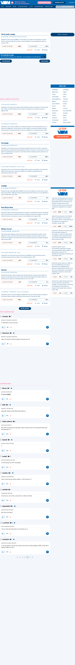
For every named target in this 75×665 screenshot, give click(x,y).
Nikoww (4, 388)
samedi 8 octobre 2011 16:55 (7, 443)
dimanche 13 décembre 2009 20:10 (9, 336)
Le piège (4, 186)
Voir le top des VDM (62, 136)
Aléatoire (8, 6)
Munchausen (5, 333)
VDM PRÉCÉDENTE (6, 61)
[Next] (17, 557)
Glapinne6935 (6, 506)
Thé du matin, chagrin (8, 34)
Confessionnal (38, 6)
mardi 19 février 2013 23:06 (7, 510)
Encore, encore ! (25, 308)
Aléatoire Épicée (22, 6)
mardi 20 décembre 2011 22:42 (8, 460)
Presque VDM (49, 6)
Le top (31, 6)
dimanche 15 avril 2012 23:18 (7, 476)
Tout (2, 6)
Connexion (71, 2)
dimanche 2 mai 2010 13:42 (7, 408)
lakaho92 (5, 440)
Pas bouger (5, 143)
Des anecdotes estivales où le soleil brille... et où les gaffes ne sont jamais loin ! (23, 56)
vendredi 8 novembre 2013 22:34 (8, 543)
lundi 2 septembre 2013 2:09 (7, 526)
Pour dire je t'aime (7, 207)
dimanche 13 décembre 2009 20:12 (9, 320)
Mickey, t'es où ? (6, 229)
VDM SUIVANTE (44, 61)
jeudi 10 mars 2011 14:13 (6, 425)
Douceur (4, 270)
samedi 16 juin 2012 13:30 (6, 493)
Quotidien (5, 473)
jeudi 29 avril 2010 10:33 (6, 392)
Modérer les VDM (59, 2)
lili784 (4, 405)
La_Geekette (6, 523)
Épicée (14, 6)
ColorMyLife (5, 539)
